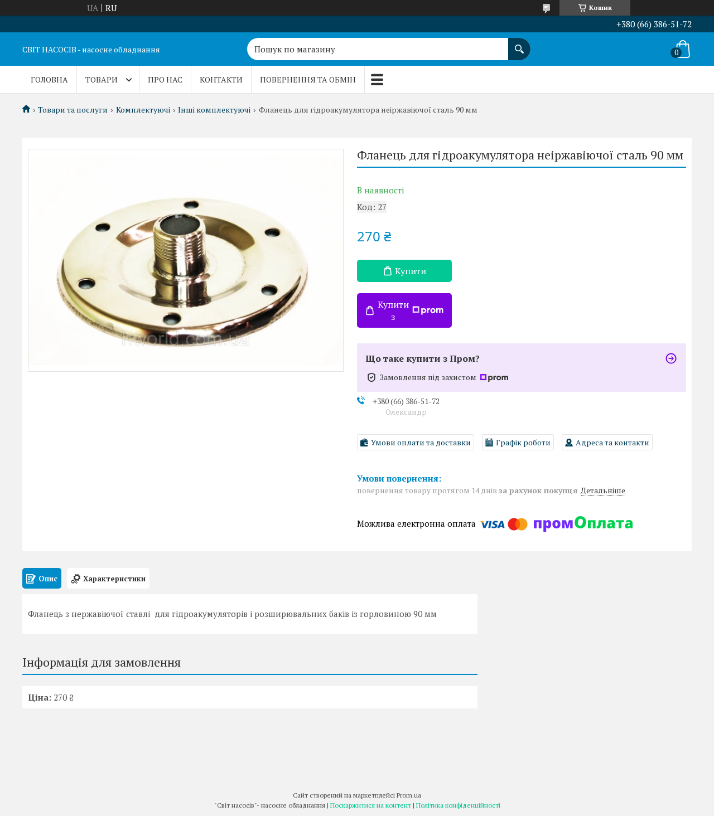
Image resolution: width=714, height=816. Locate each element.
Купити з (393, 310)
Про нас (165, 79)
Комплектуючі (143, 110)
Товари (101, 79)
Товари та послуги (73, 110)
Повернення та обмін (308, 79)
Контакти (221, 79)
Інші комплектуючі (214, 110)
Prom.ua (409, 795)
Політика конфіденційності (458, 805)
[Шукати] (519, 43)
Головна (49, 79)
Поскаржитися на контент (370, 805)
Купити (410, 271)
